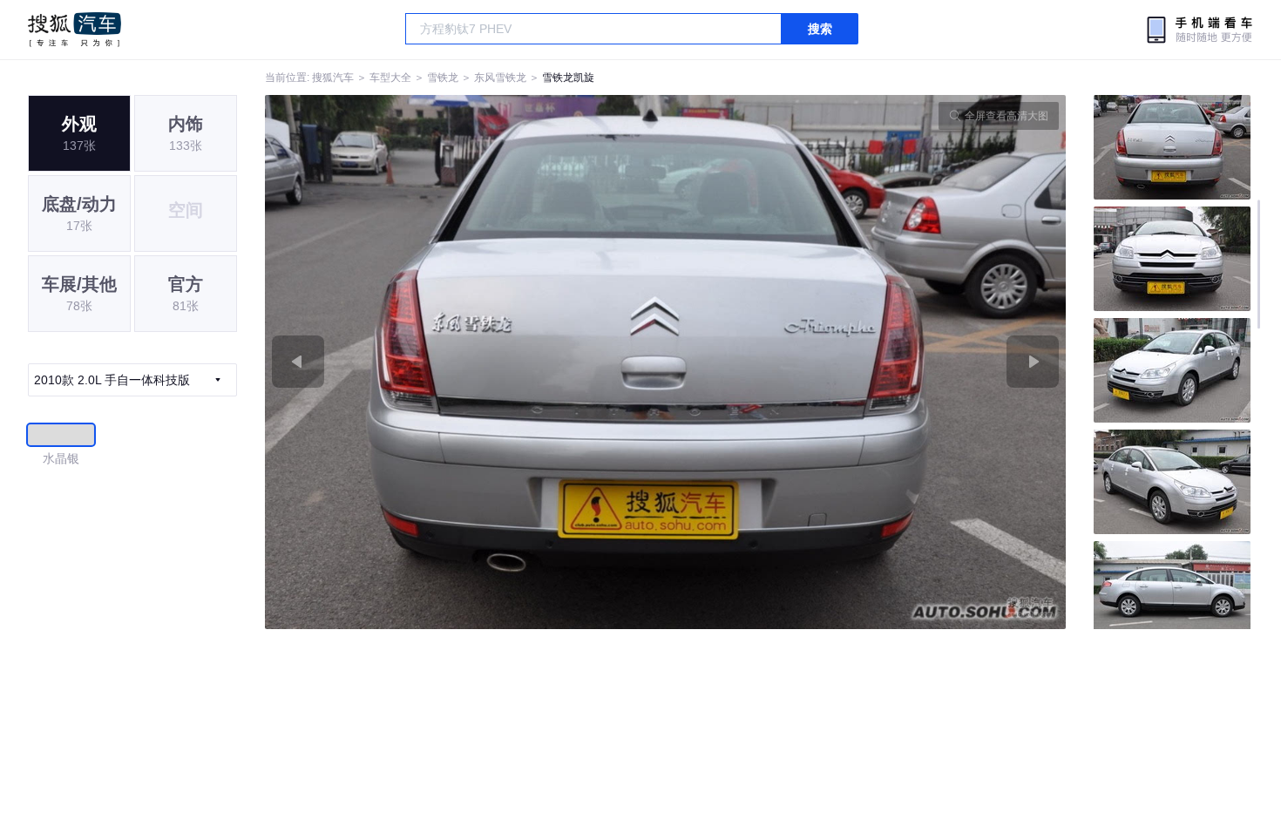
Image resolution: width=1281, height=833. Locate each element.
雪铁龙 (442, 77)
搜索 (820, 29)
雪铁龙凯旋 (568, 77)
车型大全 (390, 77)
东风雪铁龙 (500, 77)
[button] (465, 362)
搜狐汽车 (74, 29)
